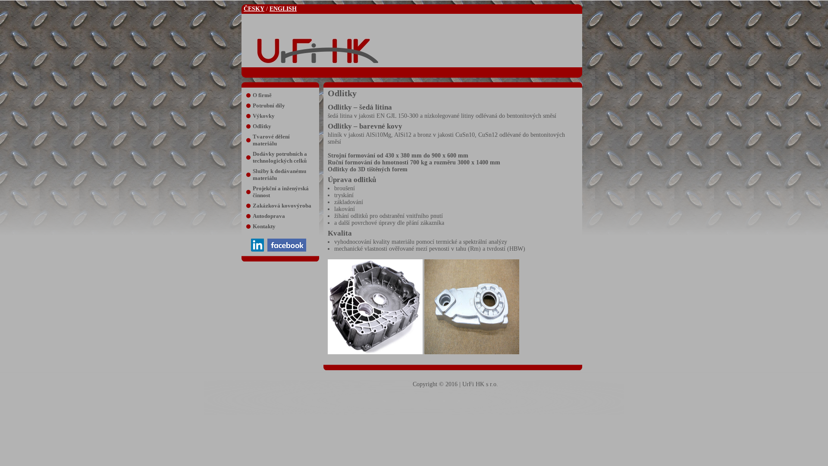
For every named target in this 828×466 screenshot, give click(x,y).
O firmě (262, 95)
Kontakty (264, 226)
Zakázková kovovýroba (282, 205)
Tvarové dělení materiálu (271, 140)
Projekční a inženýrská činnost (281, 191)
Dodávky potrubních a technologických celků (280, 157)
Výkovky (264, 116)
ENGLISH (283, 9)
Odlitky (262, 126)
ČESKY (254, 9)
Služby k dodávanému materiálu (279, 174)
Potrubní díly (269, 105)
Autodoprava (269, 216)
